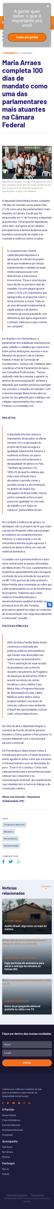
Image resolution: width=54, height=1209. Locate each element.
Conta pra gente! (27, 37)
